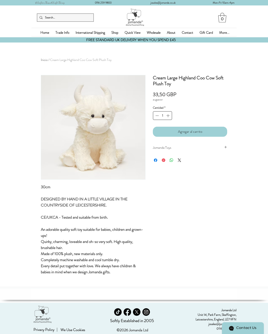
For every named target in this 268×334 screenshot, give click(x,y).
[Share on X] (179, 160)
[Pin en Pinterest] (163, 160)
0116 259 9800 (104, 3)
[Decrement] (157, 116)
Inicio (44, 59)
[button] (222, 17)
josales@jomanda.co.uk (164, 3)
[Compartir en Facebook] (155, 160)
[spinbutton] (162, 116)
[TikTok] (118, 312)
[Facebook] (127, 312)
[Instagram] (146, 312)
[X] (136, 312)
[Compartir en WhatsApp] (171, 160)
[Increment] (168, 116)
